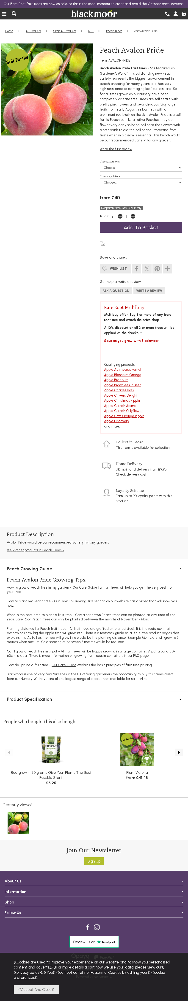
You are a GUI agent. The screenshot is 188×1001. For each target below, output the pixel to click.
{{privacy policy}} (28, 972)
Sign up (94, 861)
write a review (149, 291)
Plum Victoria (137, 772)
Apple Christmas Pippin (122, 400)
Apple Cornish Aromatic (122, 406)
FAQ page (141, 656)
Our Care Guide (64, 665)
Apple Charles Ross (119, 390)
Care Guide (88, 587)
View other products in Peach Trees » (35, 550)
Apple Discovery (116, 421)
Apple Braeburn (116, 380)
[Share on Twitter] (147, 269)
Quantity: (107, 216)
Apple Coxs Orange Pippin (124, 416)
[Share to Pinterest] (157, 269)
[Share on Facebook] (136, 269)
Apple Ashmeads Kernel (122, 370)
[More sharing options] (167, 269)
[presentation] (9, 752)
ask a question (115, 291)
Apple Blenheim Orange (122, 375)
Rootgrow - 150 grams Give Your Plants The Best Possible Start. (51, 775)
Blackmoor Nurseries (94, 13)
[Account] (175, 13)
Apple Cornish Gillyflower (123, 411)
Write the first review (116, 149)
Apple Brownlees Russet (122, 385)
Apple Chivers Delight (121, 395)
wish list (118, 269)
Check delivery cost (131, 474)
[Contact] (167, 13)
